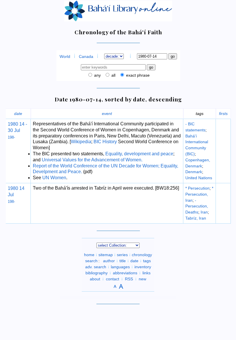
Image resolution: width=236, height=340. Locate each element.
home (89, 254)
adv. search (95, 267)
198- (11, 137)
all (112, 75)
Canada (86, 56)
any (97, 75)
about (95, 279)
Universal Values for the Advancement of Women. (92, 159)
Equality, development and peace (139, 153)
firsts (223, 113)
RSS (129, 279)
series (122, 254)
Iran (204, 212)
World (65, 56)
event (107, 113)
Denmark (193, 171)
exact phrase (137, 75)
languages (120, 267)
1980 (13, 124)
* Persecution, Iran (199, 194)
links (146, 273)
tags (147, 260)
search (91, 260)
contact (112, 279)
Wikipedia (81, 141)
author (109, 260)
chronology (142, 254)
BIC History (105, 141)
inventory (142, 267)
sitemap (105, 254)
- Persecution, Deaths (196, 206)
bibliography (96, 273)
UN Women (54, 177)
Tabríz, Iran (195, 218)
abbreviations (125, 273)
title (122, 260)
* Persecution (197, 188)
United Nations (198, 177)
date (18, 113)
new (142, 279)
